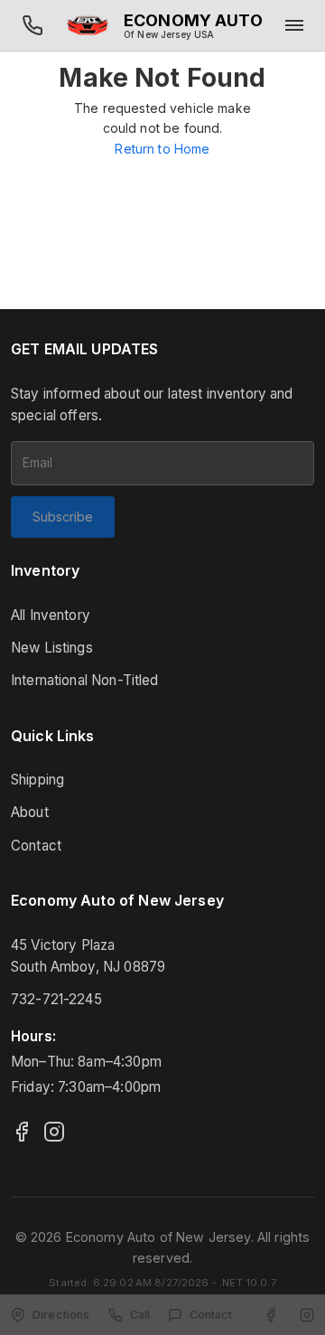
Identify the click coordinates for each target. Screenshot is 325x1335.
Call (140, 1314)
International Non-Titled (85, 680)
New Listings (52, 647)
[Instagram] (54, 1131)
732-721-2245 (56, 999)
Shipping (37, 779)
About (30, 812)
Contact (36, 845)
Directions (61, 1314)
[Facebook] (21, 1131)
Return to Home (162, 148)
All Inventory (50, 615)
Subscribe (62, 516)
